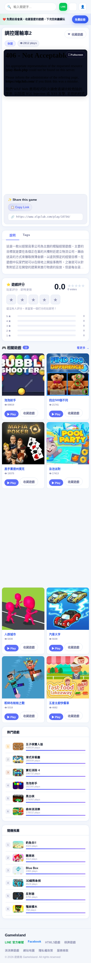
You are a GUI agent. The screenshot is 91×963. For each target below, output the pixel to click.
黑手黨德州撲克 (14, 468)
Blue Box (32, 868)
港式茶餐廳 (33, 757)
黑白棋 (30, 796)
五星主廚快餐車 (59, 703)
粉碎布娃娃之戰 (14, 703)
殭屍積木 (31, 906)
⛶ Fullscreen (75, 54)
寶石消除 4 (33, 770)
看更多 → (83, 347)
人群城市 (10, 634)
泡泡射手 (10, 400)
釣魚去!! (31, 842)
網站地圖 (29, 950)
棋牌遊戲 (70, 942)
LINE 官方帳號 (14, 942)
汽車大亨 (55, 634)
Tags (26, 235)
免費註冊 (80, 19)
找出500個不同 (58, 400)
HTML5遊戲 (52, 942)
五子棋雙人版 (34, 744)
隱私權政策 (46, 950)
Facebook (34, 941)
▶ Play (11, 414)
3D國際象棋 (33, 880)
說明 (12, 235)
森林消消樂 (33, 809)
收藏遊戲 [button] (77, 34)
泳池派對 (55, 468)
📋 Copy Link (20, 207)
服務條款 (62, 950)
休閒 (10, 43)
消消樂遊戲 (12, 950)
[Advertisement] (45, 145)
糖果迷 (30, 855)
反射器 (30, 893)
